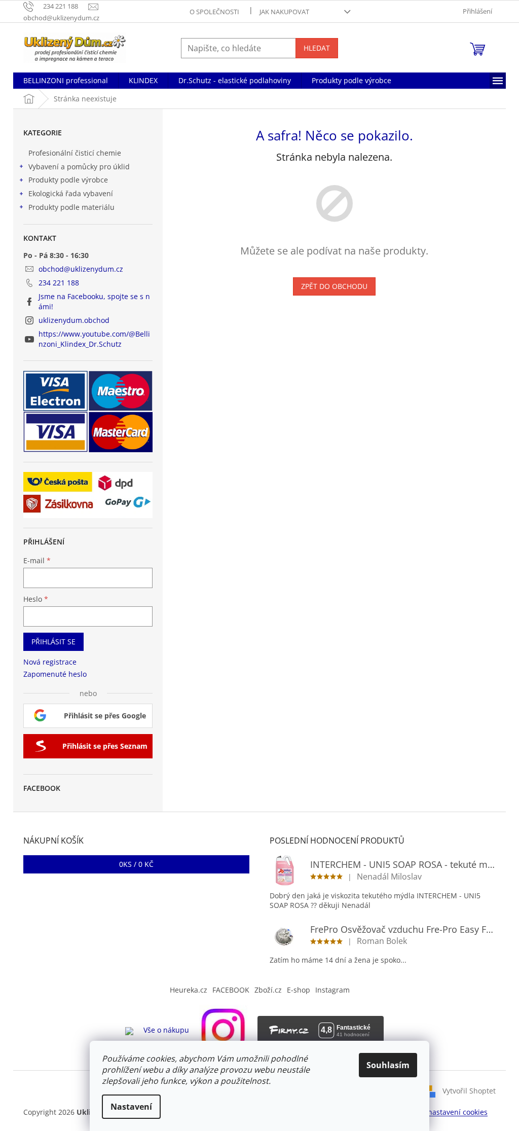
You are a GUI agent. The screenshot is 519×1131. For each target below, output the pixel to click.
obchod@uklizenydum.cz (81, 269)
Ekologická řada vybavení (70, 193)
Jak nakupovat (284, 11)
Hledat (317, 48)
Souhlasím (388, 1065)
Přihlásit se (53, 641)
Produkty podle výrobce (68, 180)
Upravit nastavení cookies (444, 1112)
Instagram (332, 990)
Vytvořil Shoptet (469, 1090)
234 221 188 (59, 282)
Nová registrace (50, 662)
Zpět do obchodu (334, 286)
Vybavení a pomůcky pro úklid (79, 166)
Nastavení (131, 1106)
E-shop (298, 990)
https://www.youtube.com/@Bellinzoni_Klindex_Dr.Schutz (94, 338)
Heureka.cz (188, 990)
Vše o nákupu (166, 1030)
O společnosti (214, 11)
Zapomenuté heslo (55, 674)
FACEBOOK (230, 990)
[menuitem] (65, 80)
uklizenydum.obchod (74, 320)
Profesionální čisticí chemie (74, 153)
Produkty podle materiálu (71, 207)
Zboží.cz (268, 990)
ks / (136, 864)
